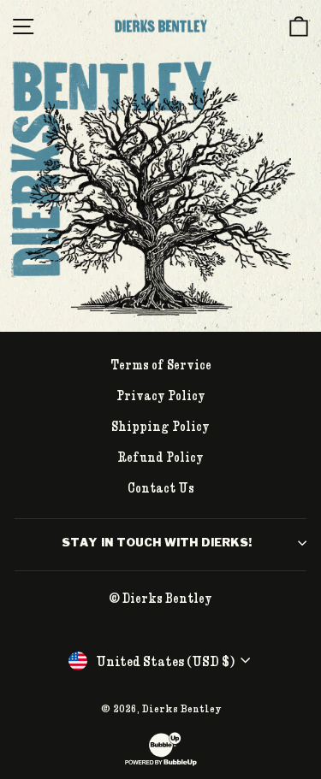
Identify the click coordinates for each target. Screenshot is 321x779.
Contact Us (161, 487)
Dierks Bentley (181, 708)
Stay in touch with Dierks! (157, 542)
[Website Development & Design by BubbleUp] (160, 764)
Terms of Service (160, 364)
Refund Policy (160, 456)
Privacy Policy (160, 395)
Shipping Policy (160, 426)
